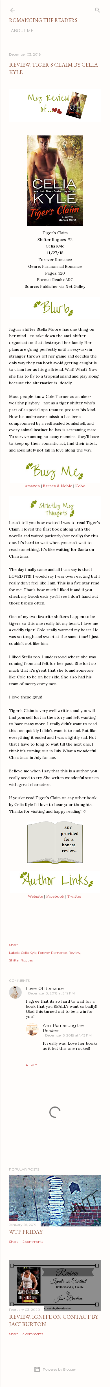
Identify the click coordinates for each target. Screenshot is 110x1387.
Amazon (32, 485)
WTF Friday (26, 1231)
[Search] (97, 8)
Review (74, 952)
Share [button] (13, 945)
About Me (22, 30)
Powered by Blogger (59, 1369)
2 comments (33, 1241)
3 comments (33, 1334)
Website (35, 896)
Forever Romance (52, 952)
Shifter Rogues (21, 960)
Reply (31, 1065)
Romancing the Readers (43, 20)
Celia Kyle (28, 952)
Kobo (80, 485)
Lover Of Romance (45, 988)
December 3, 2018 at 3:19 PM (51, 993)
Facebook (55, 896)
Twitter (74, 896)
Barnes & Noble (57, 485)
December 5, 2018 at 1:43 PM (68, 1035)
